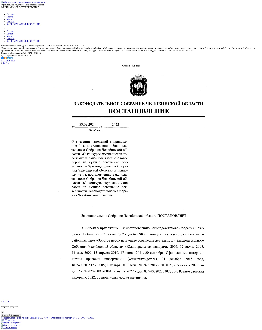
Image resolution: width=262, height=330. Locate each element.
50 (9, 60)
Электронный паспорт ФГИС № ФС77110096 (72, 318)
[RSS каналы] (8, 320)
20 (6, 60)
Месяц (10, 19)
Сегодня (10, 14)
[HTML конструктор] (11, 323)
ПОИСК (10, 21)
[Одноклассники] (5, 58)
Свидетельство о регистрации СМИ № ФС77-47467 (25, 318)
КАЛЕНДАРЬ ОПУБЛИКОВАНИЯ (23, 24)
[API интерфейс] (9, 327)
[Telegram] (11, 58)
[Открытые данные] (10, 325)
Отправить (15, 315)
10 (4, 60)
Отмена (5, 315)
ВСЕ (13, 60)
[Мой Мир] (8, 58)
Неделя (10, 17)
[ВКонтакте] (2, 58)
